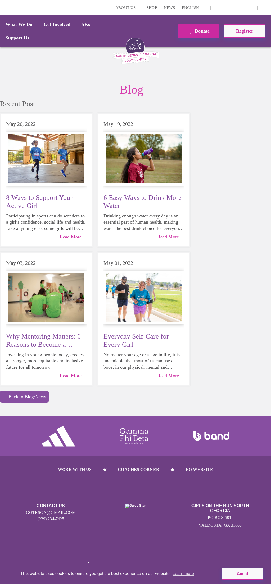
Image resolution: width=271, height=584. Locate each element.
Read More (71, 236)
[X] (234, 7)
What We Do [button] (19, 24)
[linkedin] (225, 7)
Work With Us (75, 469)
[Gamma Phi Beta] (134, 436)
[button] (264, 7)
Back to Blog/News (27, 396)
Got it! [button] (242, 574)
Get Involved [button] (57, 24)
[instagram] (217, 7)
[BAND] (211, 436)
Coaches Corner (138, 469)
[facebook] (250, 7)
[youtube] (242, 7)
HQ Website (199, 469)
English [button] (191, 8)
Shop (152, 8)
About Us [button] (126, 8)
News (169, 8)
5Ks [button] (86, 24)
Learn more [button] (183, 573)
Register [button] (244, 31)
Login (5, 7)
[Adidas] (58, 436)
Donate (201, 31)
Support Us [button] (17, 37)
